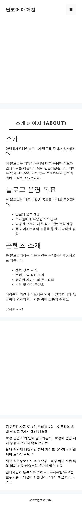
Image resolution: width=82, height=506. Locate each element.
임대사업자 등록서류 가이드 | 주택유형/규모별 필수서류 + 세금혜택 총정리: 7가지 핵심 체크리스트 (40, 477)
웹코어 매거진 (20, 9)
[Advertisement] (41, 62)
